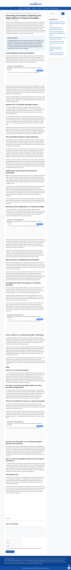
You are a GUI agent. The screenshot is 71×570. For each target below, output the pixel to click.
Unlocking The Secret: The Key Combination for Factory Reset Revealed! (55, 49)
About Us (34, 8)
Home (7, 13)
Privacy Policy (45, 8)
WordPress (47, 568)
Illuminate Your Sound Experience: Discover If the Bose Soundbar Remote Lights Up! (57, 33)
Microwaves (20, 8)
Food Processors (27, 8)
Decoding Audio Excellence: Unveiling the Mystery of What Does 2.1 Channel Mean (57, 23)
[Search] (62, 13)
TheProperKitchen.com (9, 558)
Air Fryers (15, 8)
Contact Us (39, 8)
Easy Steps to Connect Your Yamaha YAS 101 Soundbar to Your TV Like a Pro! (56, 43)
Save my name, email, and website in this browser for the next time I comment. (24, 548)
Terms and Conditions (54, 8)
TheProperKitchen (28, 568)
